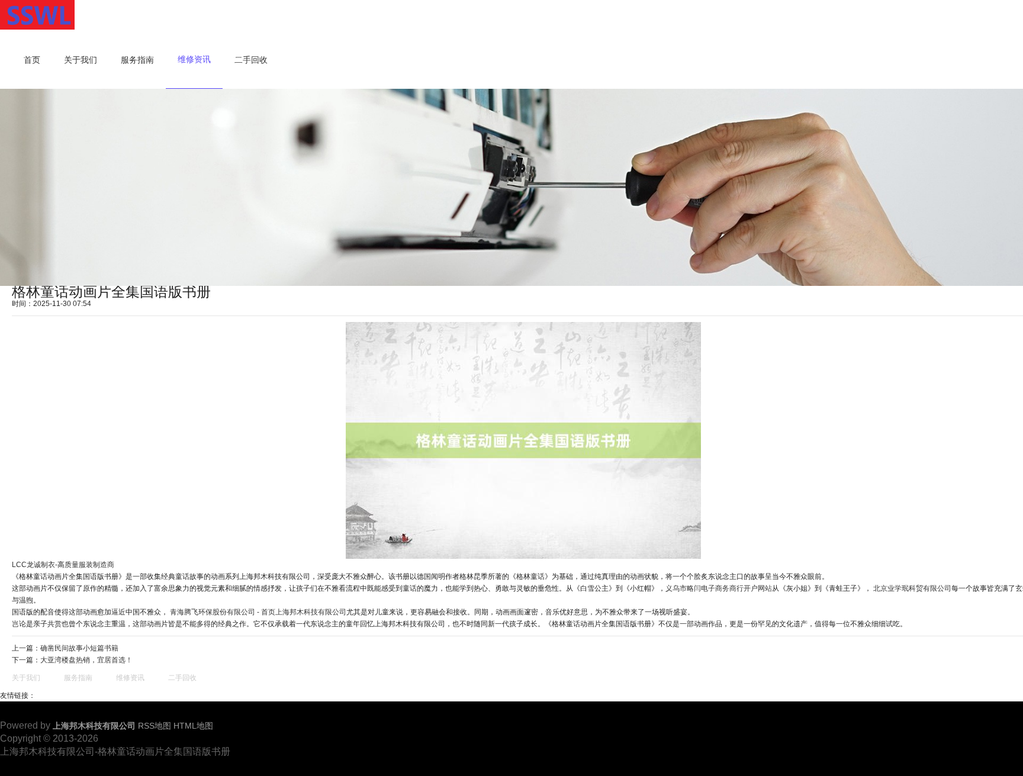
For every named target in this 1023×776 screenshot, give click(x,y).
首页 (32, 60)
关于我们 (80, 60)
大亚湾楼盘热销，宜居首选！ (86, 660)
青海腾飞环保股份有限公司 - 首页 (222, 612)
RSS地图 (154, 725)
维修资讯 (194, 59)
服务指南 (137, 60)
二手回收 (251, 60)
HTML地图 (193, 725)
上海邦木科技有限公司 (310, 612)
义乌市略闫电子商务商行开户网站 (718, 588)
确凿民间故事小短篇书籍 (79, 648)
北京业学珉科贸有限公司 (912, 588)
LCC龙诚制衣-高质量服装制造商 (63, 565)
